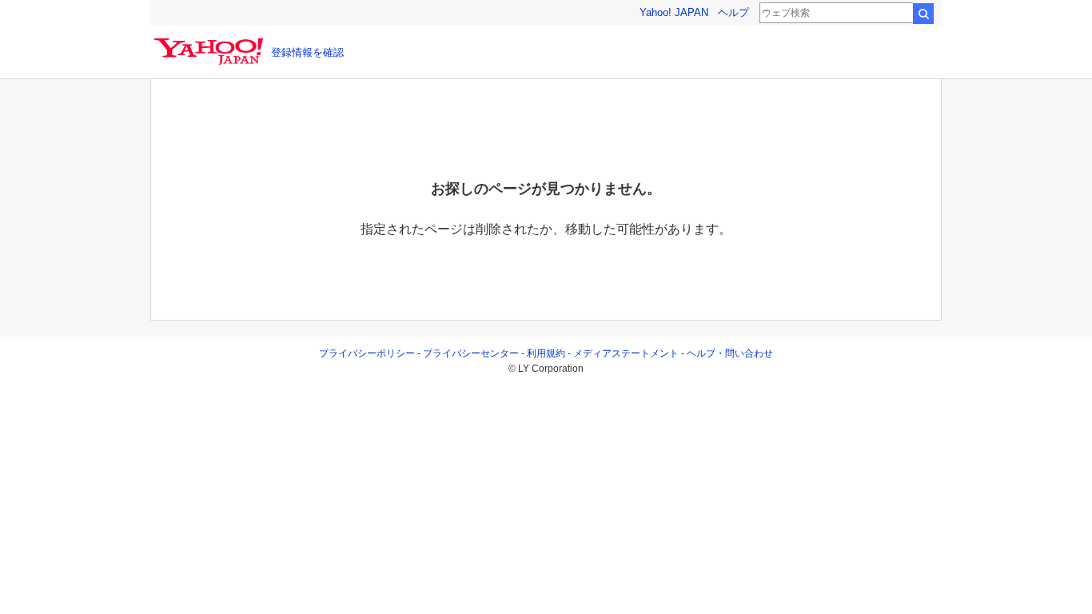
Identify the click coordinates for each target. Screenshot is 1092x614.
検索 (923, 13)
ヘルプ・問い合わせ (730, 353)
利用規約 (546, 353)
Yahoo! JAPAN (674, 12)
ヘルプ (733, 12)
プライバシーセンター (471, 353)
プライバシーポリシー (367, 353)
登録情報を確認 (307, 52)
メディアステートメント (626, 353)
